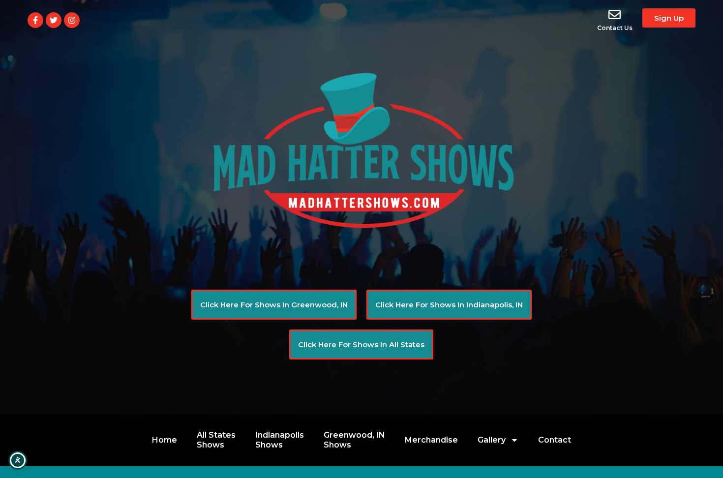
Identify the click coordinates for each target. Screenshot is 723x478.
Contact (554, 440)
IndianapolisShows (279, 439)
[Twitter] (53, 20)
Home (164, 440)
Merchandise (431, 440)
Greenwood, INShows (354, 439)
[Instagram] (72, 20)
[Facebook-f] (35, 20)
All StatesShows (216, 439)
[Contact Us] (614, 14)
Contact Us (615, 27)
